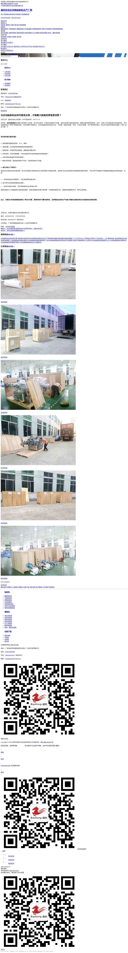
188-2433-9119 (15, 17)
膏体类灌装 (20, 33)
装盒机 (19, 36)
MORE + (11, 234)
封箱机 (14, 36)
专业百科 (7, 73)
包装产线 (13, 25)
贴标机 (3, 25)
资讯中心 (42, 46)
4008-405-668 (14, 645)
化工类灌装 (36, 33)
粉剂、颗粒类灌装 (54, 33)
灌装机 (8, 25)
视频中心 (4, 23)
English (15, 3)
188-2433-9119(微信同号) (13, 97)
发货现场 (36, 46)
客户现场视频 (21, 25)
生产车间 (29, 46)
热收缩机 (4, 36)
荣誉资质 (16, 46)
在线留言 (10, 3)
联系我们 (4, 48)
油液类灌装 (12, 33)
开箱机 (9, 36)
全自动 (8, 226)
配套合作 (10, 50)
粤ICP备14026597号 (46, 742)
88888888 (8, 100)
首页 (9, 54)
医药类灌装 (44, 33)
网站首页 (4, 21)
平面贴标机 (12, 29)
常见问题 (22, 54)
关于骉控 (4, 44)
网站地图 (4, 3)
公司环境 (23, 46)
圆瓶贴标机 (4, 29)
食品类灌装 (28, 33)
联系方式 (4, 50)
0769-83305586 (5, 17)
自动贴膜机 (28, 29)
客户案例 (4, 40)
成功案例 (4, 42)
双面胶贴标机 (36, 29)
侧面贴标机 (20, 29)
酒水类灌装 (4, 33)
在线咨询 (4, 111)
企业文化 (10, 46)
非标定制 (4, 38)
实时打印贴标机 (47, 29)
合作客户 (10, 42)
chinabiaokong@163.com (13, 104)
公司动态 (7, 71)
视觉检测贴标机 (57, 29)
